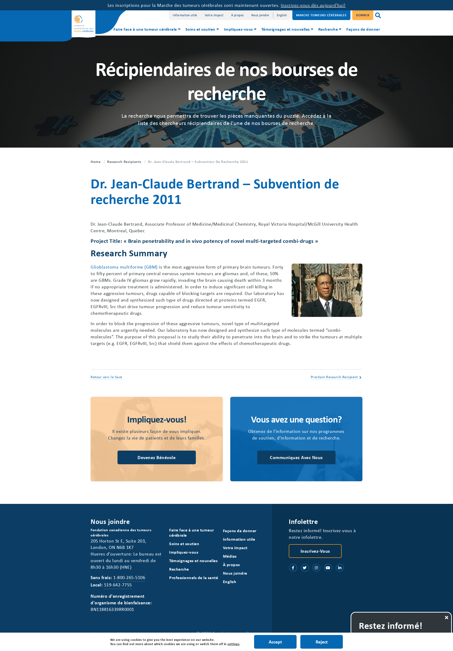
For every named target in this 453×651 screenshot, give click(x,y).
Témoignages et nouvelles (285, 29)
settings (233, 644)
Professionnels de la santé (193, 577)
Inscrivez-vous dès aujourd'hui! (313, 5)
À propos (237, 15)
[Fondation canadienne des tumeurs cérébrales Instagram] (316, 568)
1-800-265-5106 (129, 577)
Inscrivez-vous (315, 551)
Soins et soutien (200, 29)
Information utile (185, 15)
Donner (362, 15)
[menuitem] (147, 30)
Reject (322, 642)
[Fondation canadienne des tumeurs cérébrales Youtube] (328, 568)
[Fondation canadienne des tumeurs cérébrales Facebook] (293, 568)
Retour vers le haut (106, 376)
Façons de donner (363, 29)
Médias (230, 556)
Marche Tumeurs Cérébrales (321, 15)
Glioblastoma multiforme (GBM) (124, 267)
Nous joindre (260, 15)
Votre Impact (214, 15)
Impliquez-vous (238, 29)
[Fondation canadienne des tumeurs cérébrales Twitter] (305, 568)
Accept (275, 642)
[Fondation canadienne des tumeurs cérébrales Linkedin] (340, 568)
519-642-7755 (118, 584)
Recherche (328, 29)
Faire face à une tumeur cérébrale (145, 29)
